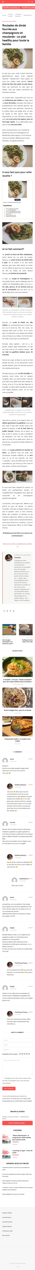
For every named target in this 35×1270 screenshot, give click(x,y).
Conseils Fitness (6, 1217)
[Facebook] (4, 611)
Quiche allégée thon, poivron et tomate (17, 710)
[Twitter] (7, 611)
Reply (31, 759)
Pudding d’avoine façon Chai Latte (27, 641)
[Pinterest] (10, 611)
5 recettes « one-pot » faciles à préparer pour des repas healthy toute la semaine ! (17, 680)
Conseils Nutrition (7, 1222)
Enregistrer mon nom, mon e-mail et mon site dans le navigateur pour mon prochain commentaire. (16, 1080)
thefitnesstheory (20, 785)
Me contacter (6, 1235)
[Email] (13, 611)
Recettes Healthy (10, 15)
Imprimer (17, 199)
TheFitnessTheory (21, 963)
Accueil (4, 15)
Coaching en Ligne (7, 1231)
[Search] (32, 2)
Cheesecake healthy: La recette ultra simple (17, 740)
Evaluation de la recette (10, 1054)
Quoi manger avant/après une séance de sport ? (7, 641)
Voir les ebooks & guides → (18, 1123)
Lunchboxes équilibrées (18, 15)
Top (18, 1266)
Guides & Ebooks (7, 1226)
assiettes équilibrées (9, 21)
